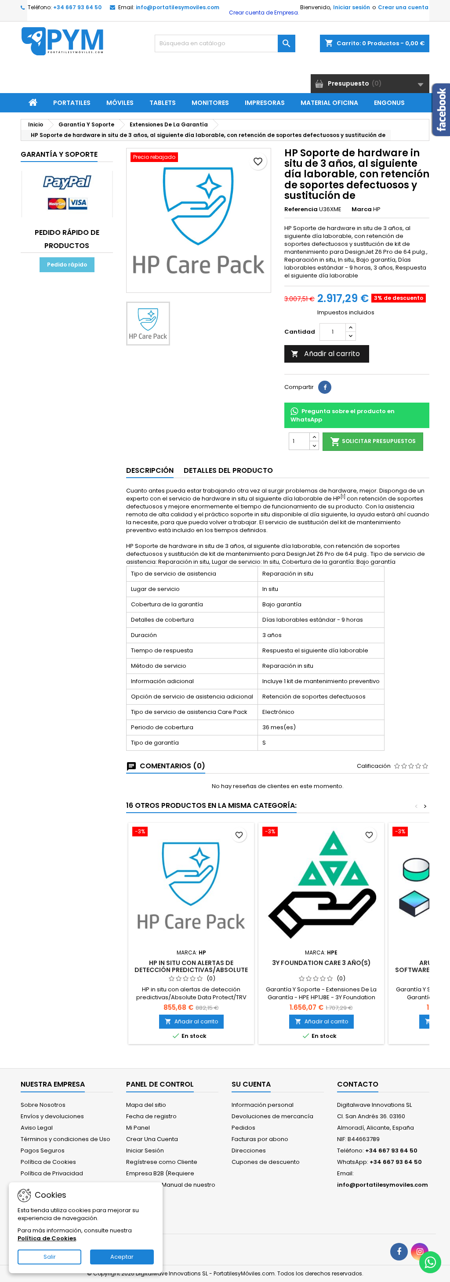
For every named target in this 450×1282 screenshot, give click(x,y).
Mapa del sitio (146, 1105)
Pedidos (243, 1128)
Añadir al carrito (325, 354)
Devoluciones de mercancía (272, 1116)
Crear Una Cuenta (152, 1139)
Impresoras (265, 102)
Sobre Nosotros (43, 1105)
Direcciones (249, 1150)
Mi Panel (138, 1128)
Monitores (210, 102)
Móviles (120, 102)
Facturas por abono (260, 1139)
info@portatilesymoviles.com (177, 7)
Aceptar (122, 1257)
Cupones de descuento (266, 1162)
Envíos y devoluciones (52, 1116)
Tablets (162, 102)
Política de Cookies (48, 1162)
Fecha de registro (151, 1116)
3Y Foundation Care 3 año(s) (321, 962)
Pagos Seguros (43, 1150)
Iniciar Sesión (145, 1150)
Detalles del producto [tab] (228, 470)
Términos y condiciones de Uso (65, 1139)
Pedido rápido (67, 264)
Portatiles (72, 102)
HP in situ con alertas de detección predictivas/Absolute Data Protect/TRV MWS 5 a (191, 969)
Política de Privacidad (52, 1173)
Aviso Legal (37, 1128)
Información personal (263, 1105)
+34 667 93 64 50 (77, 7)
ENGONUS (389, 102)
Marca (362, 209)
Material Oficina (329, 102)
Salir (50, 1257)
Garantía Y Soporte (59, 154)
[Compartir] (324, 387)
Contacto (357, 1084)
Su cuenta (251, 1084)
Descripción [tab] (150, 470)
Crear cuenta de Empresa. (263, 12)
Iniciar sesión (351, 7)
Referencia (301, 209)
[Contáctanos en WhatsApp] (430, 1262)
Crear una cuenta (403, 7)
